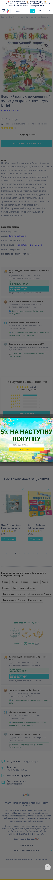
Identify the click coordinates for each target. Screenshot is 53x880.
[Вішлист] (44, 10)
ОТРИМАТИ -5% (26, 449)
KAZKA (8, 11)
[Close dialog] (50, 420)
